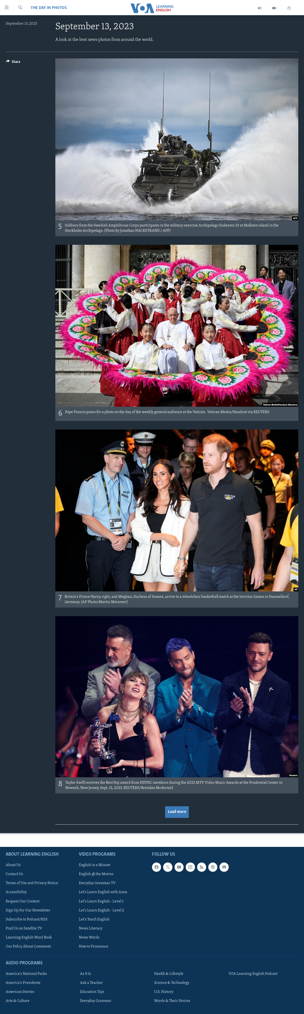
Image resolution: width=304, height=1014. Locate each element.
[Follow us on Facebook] (156, 867)
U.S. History (163, 992)
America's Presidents (23, 983)
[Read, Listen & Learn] (289, 8)
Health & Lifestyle (168, 974)
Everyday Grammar (95, 1001)
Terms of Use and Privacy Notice (32, 883)
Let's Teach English (94, 919)
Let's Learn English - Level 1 (101, 901)
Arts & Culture (17, 1001)
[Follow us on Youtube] (179, 867)
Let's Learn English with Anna (103, 892)
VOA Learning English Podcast (252, 974)
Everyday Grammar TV (97, 883)
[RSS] (201, 867)
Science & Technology (171, 983)
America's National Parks (26, 974)
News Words (89, 937)
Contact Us (14, 874)
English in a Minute (94, 865)
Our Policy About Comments (28, 946)
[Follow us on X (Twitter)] (167, 867)
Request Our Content (22, 901)
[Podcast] (212, 867)
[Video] (274, 8)
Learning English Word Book (29, 937)
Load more (177, 812)
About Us (13, 865)
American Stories (20, 992)
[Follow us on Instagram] (190, 867)
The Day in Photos (49, 8)
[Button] (13, 62)
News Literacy (90, 928)
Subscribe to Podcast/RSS (27, 919)
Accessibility (16, 892)
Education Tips (92, 992)
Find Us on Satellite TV (24, 928)
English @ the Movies (96, 874)
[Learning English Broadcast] (260, 8)
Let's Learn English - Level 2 (101, 910)
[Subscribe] (223, 867)
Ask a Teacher (91, 983)
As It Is (85, 974)
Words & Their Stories (172, 1001)
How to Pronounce (93, 946)
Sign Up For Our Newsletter (28, 910)
